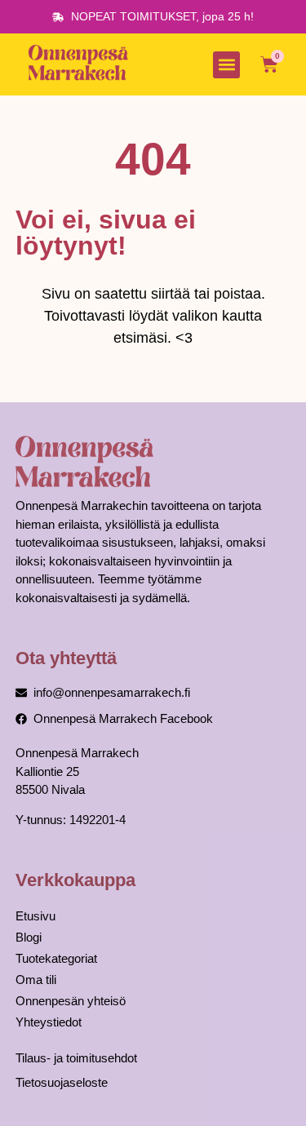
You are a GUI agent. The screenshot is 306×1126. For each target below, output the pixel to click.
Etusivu (35, 916)
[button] (226, 64)
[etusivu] (81, 64)
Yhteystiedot (49, 1022)
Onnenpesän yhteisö (71, 1001)
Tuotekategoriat (56, 958)
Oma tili (36, 979)
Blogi (29, 937)
